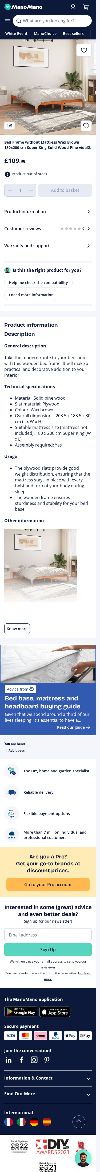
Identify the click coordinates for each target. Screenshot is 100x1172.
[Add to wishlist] (86, 125)
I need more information (31, 294)
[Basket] (86, 7)
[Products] (7, 21)
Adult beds (17, 750)
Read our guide (71, 727)
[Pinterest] (47, 1060)
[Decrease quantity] (9, 190)
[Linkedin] (8, 1060)
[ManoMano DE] (34, 1122)
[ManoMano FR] (8, 1122)
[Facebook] (21, 1060)
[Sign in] (73, 7)
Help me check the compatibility (38, 282)
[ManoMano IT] (21, 1122)
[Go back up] (79, 1122)
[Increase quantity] (31, 190)
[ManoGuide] (83, 1158)
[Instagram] (34, 1060)
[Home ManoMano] (34, 7)
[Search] (18, 21)
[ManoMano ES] (47, 1122)
